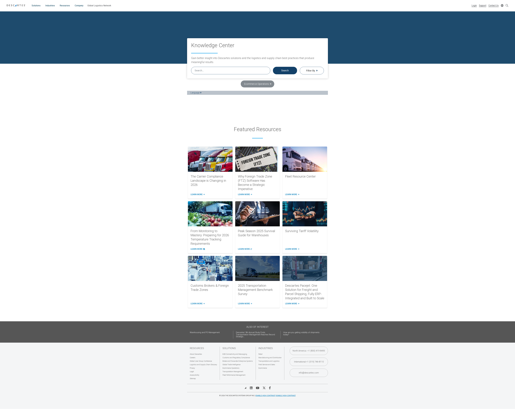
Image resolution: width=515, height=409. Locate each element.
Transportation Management (232, 372)
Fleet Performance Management (233, 375)
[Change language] (502, 5)
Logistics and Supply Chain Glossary (203, 365)
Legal (192, 372)
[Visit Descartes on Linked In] (251, 387)
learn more (197, 195)
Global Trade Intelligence (231, 365)
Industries (50, 5)
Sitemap (193, 378)
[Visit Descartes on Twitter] (264, 387)
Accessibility (194, 375)
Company (79, 5)
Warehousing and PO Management (205, 332)
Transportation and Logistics (268, 361)
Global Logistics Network (99, 5)
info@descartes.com (309, 372)
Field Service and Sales (266, 365)
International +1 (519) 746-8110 (309, 361)
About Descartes (196, 354)
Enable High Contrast (265, 396)
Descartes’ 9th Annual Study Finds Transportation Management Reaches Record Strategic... (255, 334)
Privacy (192, 368)
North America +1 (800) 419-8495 (309, 350)
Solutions (36, 5)
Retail (260, 354)
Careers (192, 358)
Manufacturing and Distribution (270, 358)
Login (474, 5)
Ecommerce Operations (230, 368)
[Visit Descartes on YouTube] (257, 387)
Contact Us (493, 5)
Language (195, 92)
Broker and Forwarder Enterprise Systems (237, 361)
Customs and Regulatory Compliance (236, 358)
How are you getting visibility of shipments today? (301, 333)
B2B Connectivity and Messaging (234, 354)
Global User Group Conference (201, 361)
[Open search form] (507, 5)
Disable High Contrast (286, 396)
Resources (65, 5)
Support (482, 5)
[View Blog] (245, 387)
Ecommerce (262, 368)
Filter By (311, 70)
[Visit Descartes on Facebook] (270, 387)
